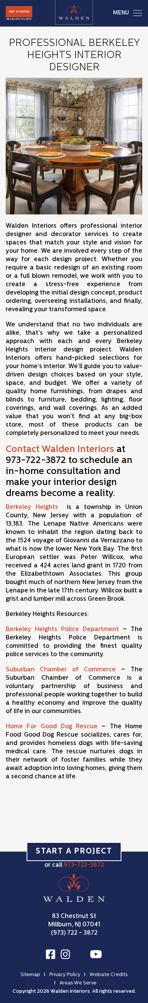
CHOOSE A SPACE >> (74, 519)
